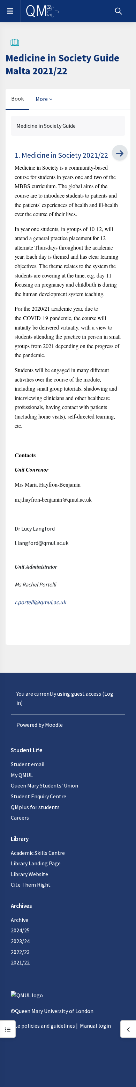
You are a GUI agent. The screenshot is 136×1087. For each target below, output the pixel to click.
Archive (19, 919)
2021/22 (20, 962)
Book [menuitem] (17, 98)
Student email (28, 764)
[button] (118, 11)
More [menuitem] (42, 98)
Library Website (29, 874)
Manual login (95, 1025)
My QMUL (22, 774)
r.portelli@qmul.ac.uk (40, 602)
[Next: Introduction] (120, 153)
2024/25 (20, 930)
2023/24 (20, 941)
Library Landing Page (36, 863)
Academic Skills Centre (38, 852)
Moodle (54, 724)
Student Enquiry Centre (38, 796)
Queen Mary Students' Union (44, 785)
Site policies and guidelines (43, 1025)
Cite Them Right (31, 884)
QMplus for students (35, 807)
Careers (20, 817)
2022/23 (20, 951)
